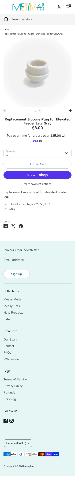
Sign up (16, 274)
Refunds (9, 392)
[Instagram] (11, 421)
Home (6, 29)
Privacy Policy (12, 386)
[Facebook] (5, 421)
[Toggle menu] (5, 6)
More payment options (37, 184)
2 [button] (39, 110)
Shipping (9, 399)
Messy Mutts (12, 299)
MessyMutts (30, 466)
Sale (6, 319)
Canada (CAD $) (16, 443)
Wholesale (11, 359)
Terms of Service (15, 379)
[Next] (70, 110)
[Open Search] (6, 19)
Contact (8, 346)
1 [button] (35, 111)
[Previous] (5, 110)
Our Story (10, 339)
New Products (13, 312)
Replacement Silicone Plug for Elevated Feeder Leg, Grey (33, 33)
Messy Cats (11, 306)
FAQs (7, 352)
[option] (37, 72)
